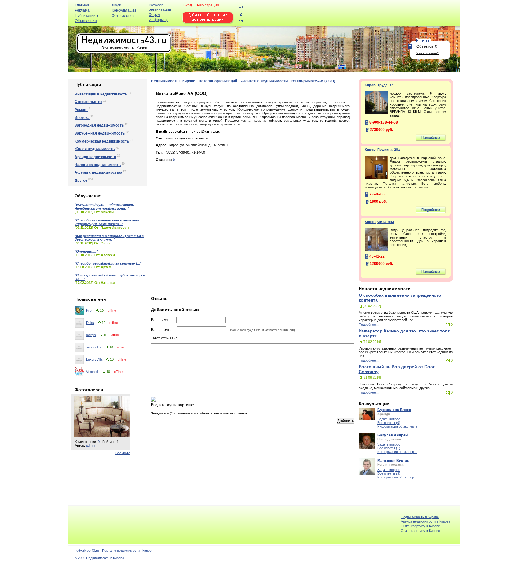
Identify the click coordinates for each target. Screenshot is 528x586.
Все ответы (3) (388, 473)
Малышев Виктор (393, 460)
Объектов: (425, 46)
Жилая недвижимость (95, 149)
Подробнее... (369, 324)
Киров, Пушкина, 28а (382, 149)
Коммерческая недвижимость (102, 141)
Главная (82, 5)
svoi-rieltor (94, 347)
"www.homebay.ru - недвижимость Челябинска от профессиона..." (104, 206)
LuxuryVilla (94, 359)
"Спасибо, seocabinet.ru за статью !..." (108, 263)
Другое (81, 180)
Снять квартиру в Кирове (420, 526)
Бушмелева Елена (394, 410)
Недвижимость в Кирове (173, 81)
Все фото (123, 453)
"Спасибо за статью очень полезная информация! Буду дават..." (107, 222)
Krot (89, 310)
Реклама (82, 10)
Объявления (86, 21)
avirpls (91, 335)
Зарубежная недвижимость (100, 133)
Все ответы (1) (388, 448)
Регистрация (208, 5)
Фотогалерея (123, 15)
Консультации (124, 10)
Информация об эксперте (397, 426)
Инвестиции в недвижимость (101, 94)
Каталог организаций (160, 7)
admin (90, 445)
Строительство (88, 102)
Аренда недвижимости (95, 157)
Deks (90, 323)
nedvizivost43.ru (87, 550)
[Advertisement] (346, 15)
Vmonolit (92, 371)
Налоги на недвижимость (98, 165)
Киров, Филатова (379, 222)
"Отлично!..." (86, 251)
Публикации (86, 15)
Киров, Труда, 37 (379, 85)
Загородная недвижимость (99, 125)
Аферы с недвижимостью (98, 172)
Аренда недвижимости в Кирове (425, 521)
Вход (187, 5)
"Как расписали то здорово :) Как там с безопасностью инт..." (109, 237)
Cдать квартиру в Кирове (420, 530)
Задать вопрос (388, 419)
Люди (116, 5)
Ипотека (82, 118)
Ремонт (81, 110)
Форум (154, 15)
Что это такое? (427, 53)
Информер (158, 20)
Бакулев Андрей (392, 435)
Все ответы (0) (388, 423)
